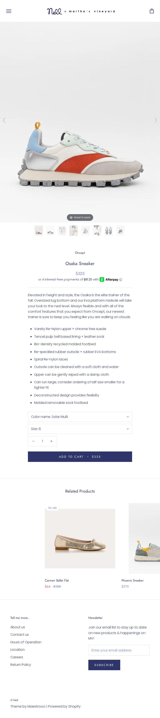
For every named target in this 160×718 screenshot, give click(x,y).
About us (17, 627)
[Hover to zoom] (80, 122)
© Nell (14, 700)
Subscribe (104, 665)
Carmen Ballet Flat (57, 580)
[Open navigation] (8, 11)
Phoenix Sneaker (132, 580)
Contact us (19, 634)
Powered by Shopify (64, 706)
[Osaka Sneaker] (39, 230)
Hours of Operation (25, 642)
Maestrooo (36, 706)
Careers (16, 657)
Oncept (80, 252)
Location (17, 649)
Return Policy (20, 664)
